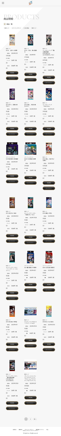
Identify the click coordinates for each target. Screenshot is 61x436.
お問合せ (14, 429)
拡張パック (7, 28)
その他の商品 (26, 28)
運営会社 (20, 429)
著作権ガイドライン (40, 429)
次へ (35, 419)
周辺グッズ (34, 28)
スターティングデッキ (16, 28)
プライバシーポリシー (29, 429)
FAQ (47, 429)
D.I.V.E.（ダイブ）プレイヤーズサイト (30, 430)
